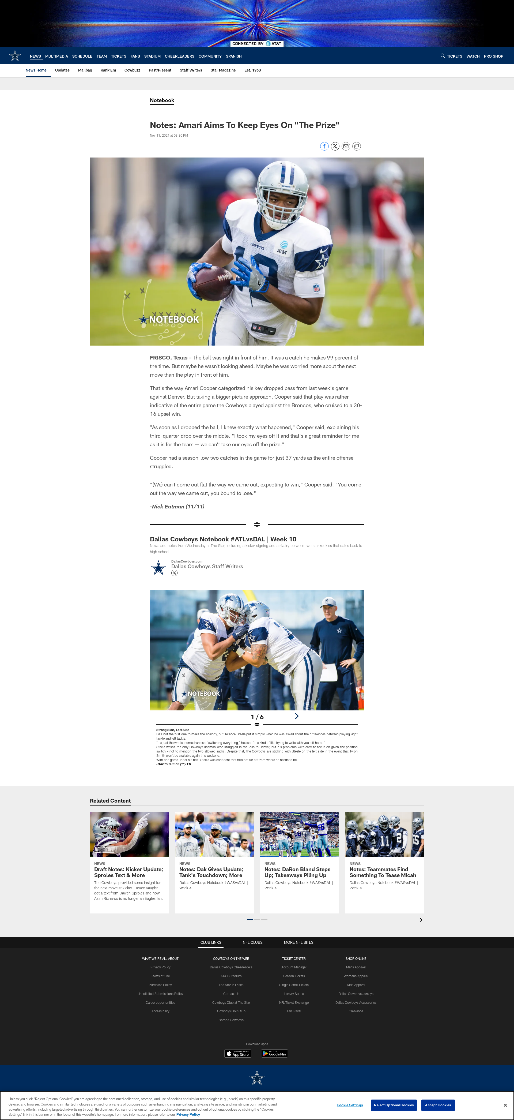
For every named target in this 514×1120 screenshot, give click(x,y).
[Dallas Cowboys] (257, 1078)
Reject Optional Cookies (394, 1105)
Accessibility (160, 1011)
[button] (250, 920)
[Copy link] (356, 146)
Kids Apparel (356, 985)
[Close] (505, 1105)
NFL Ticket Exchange (294, 1002)
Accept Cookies (438, 1105)
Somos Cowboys (231, 1020)
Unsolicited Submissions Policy (160, 993)
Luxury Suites (294, 993)
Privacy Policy (160, 967)
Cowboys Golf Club (231, 1011)
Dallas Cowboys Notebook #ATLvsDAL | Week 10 (223, 539)
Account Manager (294, 967)
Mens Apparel (356, 967)
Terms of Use (160, 976)
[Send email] (346, 149)
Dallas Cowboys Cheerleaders (231, 967)
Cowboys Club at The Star (231, 1002)
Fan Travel (294, 1011)
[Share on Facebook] (324, 149)
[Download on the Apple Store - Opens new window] (237, 1054)
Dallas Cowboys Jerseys (356, 993)
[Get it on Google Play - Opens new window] (274, 1056)
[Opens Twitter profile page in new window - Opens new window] (174, 573)
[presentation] (422, 920)
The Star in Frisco (231, 985)
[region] (257, 1105)
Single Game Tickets (294, 985)
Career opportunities (160, 1002)
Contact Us (231, 993)
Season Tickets (294, 976)
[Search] (443, 55)
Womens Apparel (356, 976)
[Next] (296, 716)
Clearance (356, 1011)
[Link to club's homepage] (15, 55)
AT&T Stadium (231, 976)
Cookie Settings (350, 1105)
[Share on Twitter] (335, 149)
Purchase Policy (160, 985)
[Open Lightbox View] (257, 681)
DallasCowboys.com (186, 561)
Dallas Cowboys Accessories (355, 1002)
